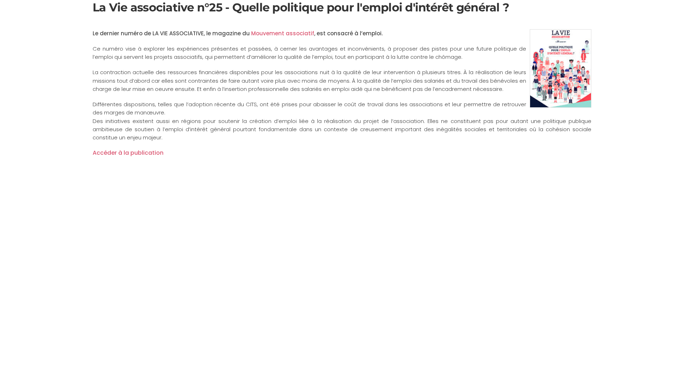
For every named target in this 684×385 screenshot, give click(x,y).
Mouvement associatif (282, 33)
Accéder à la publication (128, 153)
